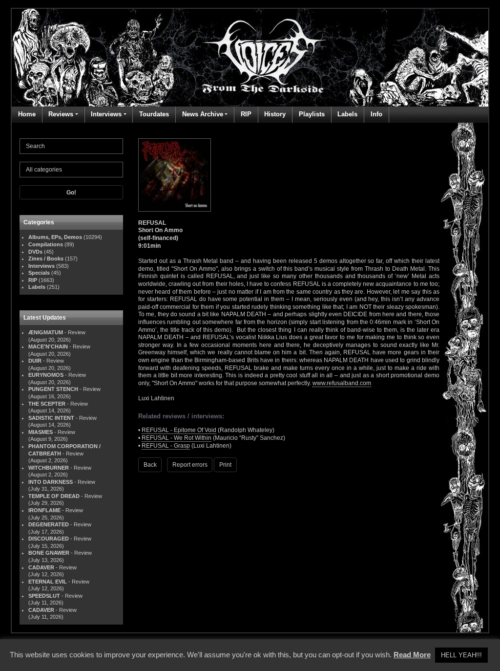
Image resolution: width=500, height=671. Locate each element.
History (275, 114)
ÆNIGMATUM (45, 332)
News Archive (202, 114)
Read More (412, 654)
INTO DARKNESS (50, 482)
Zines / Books (45, 258)
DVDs (35, 252)
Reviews (60, 114)
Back (150, 464)
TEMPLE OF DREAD (54, 496)
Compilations (45, 244)
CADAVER (41, 567)
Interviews (106, 114)
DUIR (35, 361)
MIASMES (40, 432)
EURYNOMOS (45, 375)
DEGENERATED (48, 524)
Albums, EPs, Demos (55, 237)
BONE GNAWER (48, 553)
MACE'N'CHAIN (48, 346)
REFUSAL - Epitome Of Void (179, 430)
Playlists (312, 114)
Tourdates (154, 114)
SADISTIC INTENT (51, 418)
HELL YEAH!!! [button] (461, 655)
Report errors (190, 464)
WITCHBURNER (48, 468)
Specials (39, 273)
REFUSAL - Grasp (166, 445)
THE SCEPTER (46, 404)
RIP (246, 114)
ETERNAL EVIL (47, 581)
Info (376, 114)
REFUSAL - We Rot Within (176, 437)
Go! (71, 192)
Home (27, 114)
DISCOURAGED (48, 538)
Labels (347, 114)
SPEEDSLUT (44, 596)
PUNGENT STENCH (53, 389)
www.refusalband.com (341, 383)
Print (225, 464)
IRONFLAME (44, 510)
